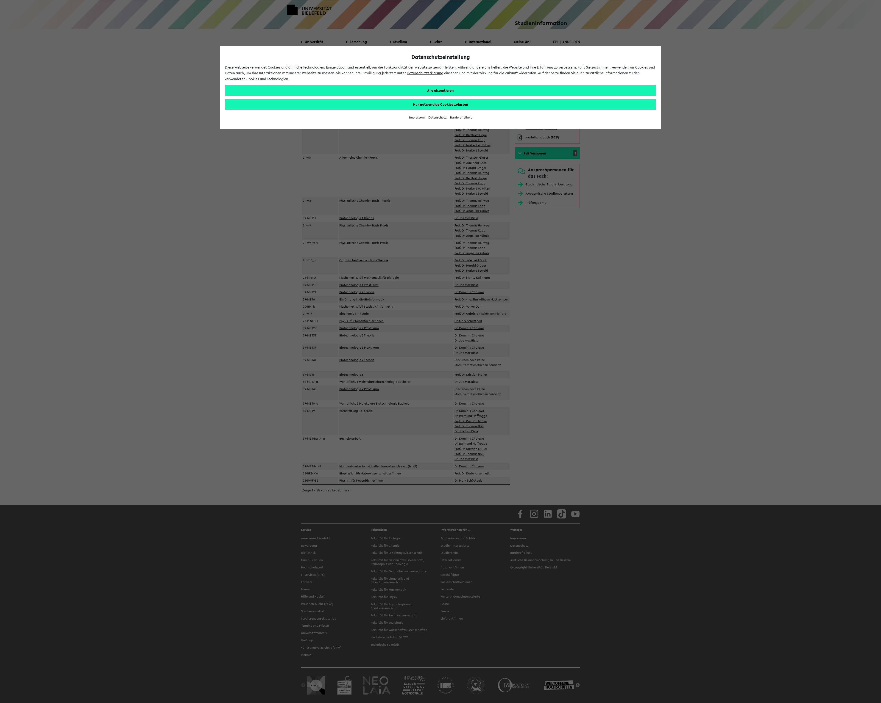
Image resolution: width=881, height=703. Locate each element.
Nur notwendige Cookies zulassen (440, 104)
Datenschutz (437, 117)
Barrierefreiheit (461, 117)
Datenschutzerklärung (425, 72)
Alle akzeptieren (440, 90)
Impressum (417, 117)
